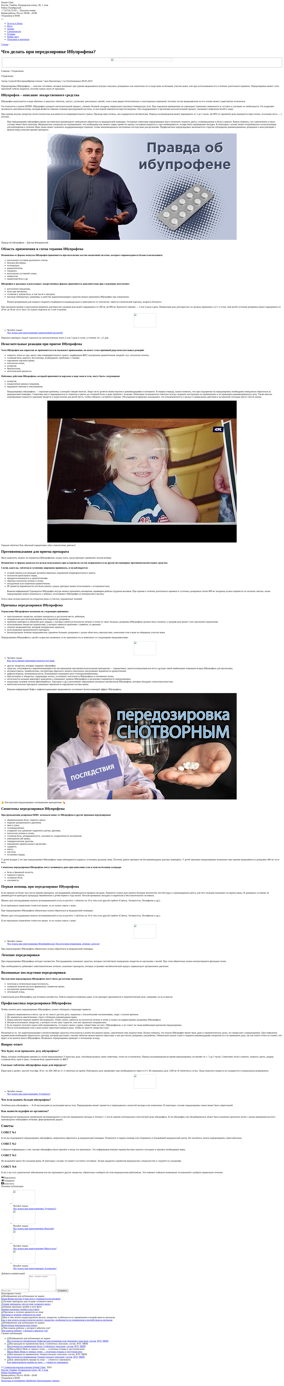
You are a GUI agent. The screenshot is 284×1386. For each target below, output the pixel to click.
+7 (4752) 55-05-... (18, 10)
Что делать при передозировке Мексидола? (35, 1248)
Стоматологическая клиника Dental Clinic (25, 1367)
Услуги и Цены (14, 23)
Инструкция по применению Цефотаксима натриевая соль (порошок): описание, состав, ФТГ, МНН (57, 1341)
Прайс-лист (13, 36)
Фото (9, 26)
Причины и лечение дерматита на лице (21, 1314)
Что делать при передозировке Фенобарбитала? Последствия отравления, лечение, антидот (53, 944)
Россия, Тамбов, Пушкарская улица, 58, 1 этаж (24, 6)
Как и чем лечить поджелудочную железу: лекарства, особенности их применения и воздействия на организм (56, 1320)
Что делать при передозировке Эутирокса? (28, 1094)
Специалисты (14, 31)
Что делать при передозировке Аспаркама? (35, 1268)
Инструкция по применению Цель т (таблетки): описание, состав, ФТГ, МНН (46, 1346)
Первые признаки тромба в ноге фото (20, 1309)
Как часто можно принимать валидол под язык (31, 660)
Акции (10, 28)
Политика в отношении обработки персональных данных (30, 1380)
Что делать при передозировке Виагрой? (33, 1228)
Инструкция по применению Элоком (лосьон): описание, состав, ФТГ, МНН (46, 1357)
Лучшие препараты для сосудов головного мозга (25, 1304)
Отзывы (11, 34)
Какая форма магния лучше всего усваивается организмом (30, 1298)
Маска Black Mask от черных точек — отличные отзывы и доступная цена (44, 1351)
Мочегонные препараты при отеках (19, 1325)
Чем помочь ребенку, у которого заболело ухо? (24, 1330)
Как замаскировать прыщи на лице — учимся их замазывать (37, 1362)
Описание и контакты (18, 39)
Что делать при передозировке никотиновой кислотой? (35, 332)
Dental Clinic (7, 2)
